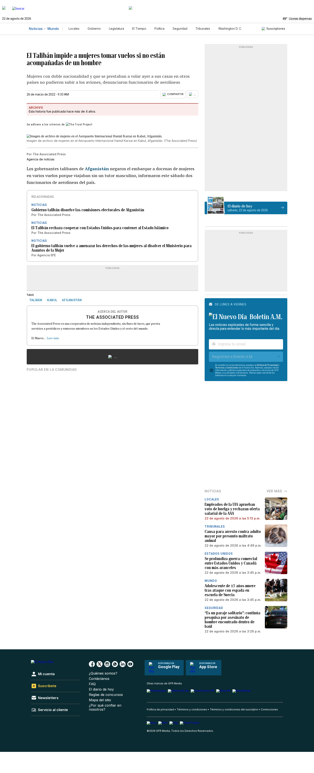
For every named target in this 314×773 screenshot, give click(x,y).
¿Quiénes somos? (103, 673)
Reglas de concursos (106, 695)
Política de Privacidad (267, 365)
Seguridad (180, 28)
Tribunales (202, 28)
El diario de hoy (101, 689)
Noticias (36, 28)
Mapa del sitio (100, 700)
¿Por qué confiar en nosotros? (105, 707)
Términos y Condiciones (226, 368)
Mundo (53, 28)
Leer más (53, 338)
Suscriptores (275, 28)
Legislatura (116, 28)
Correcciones (269, 709)
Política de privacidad (160, 709)
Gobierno (94, 28)
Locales (74, 28)
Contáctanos (99, 679)
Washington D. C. (230, 28)
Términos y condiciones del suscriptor (234, 709)
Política (159, 28)
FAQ (92, 684)
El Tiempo (139, 28)
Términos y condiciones (192, 709)
